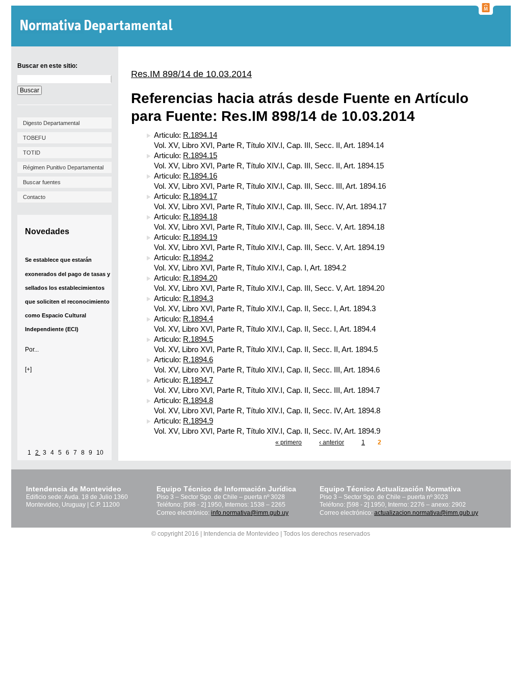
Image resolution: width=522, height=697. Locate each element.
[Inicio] (97, 26)
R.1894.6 (198, 359)
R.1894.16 (200, 175)
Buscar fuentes (42, 182)
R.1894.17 (200, 196)
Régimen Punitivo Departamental (63, 167)
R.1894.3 (198, 298)
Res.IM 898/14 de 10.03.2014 (191, 74)
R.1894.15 (200, 155)
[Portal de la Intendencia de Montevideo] (486, 12)
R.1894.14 (200, 135)
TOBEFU (34, 138)
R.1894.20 (200, 277)
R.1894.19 (200, 237)
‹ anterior (331, 442)
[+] (28, 369)
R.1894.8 (198, 400)
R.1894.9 (198, 420)
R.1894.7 (198, 380)
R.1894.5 (198, 339)
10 (99, 452)
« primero (288, 442)
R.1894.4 (198, 318)
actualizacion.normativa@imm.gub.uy (426, 512)
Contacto (34, 197)
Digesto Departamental (51, 123)
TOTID (31, 153)
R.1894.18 (200, 216)
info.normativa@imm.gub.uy (250, 512)
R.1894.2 (198, 257)
